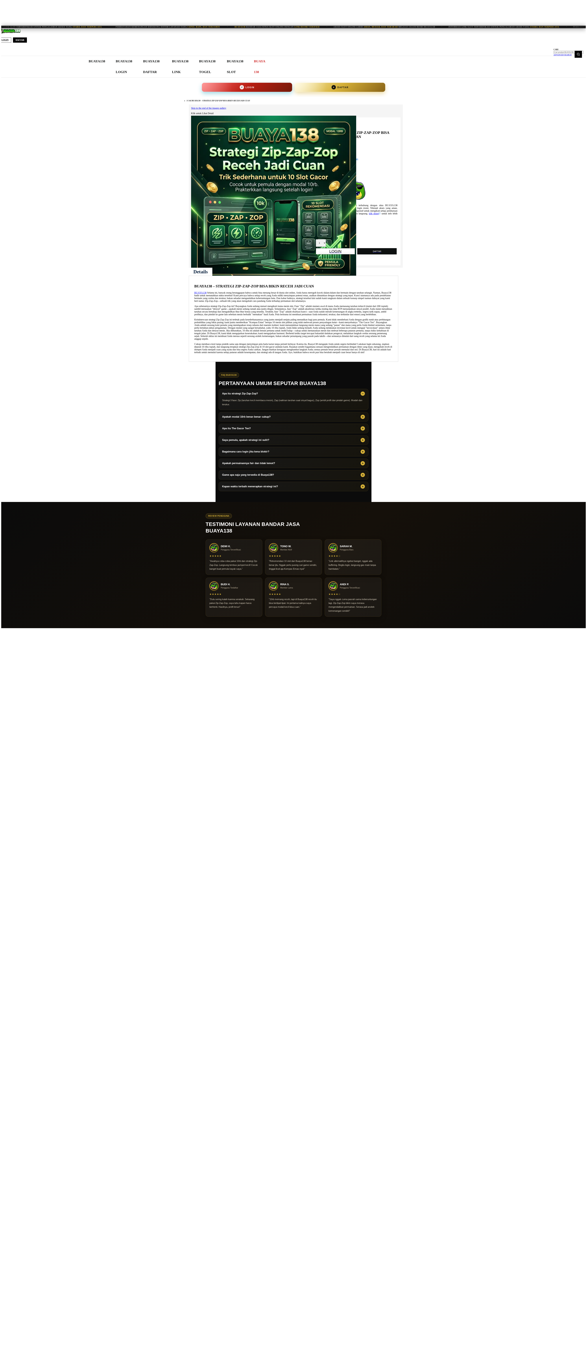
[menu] (177, 66)
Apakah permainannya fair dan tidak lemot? (248, 463)
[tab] (200, 272)
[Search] (578, 54)
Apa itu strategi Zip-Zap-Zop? (240, 393)
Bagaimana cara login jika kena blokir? (245, 451)
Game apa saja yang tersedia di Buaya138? (248, 474)
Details (200, 271)
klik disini (374, 213)
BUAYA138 (200, 292)
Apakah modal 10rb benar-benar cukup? (246, 416)
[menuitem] (97, 61)
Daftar (20, 40)
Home (189, 101)
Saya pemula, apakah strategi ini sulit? (245, 440)
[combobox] (568, 52)
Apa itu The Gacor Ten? (236, 428)
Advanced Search (563, 55)
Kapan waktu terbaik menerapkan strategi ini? (250, 486)
